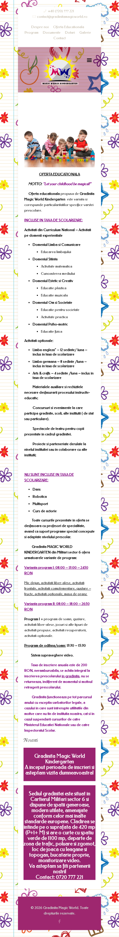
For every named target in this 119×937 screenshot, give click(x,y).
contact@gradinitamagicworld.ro (62, 16)
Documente (52, 32)
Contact (59, 38)
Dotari (70, 32)
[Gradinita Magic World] (59, 69)
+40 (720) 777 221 (61, 11)
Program (31, 32)
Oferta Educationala (68, 27)
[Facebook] (60, 921)
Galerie (85, 32)
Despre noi (40, 27)
